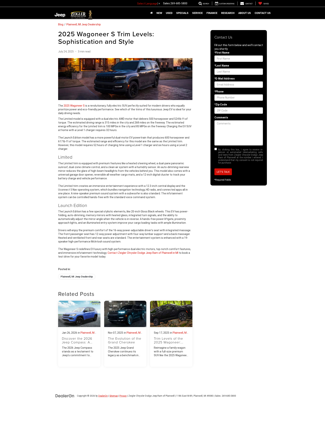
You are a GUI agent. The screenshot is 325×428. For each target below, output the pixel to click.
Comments (221, 117)
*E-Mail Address (224, 78)
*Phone (218, 91)
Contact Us (263, 12)
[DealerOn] (64, 395)
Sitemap (113, 396)
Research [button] (228, 12)
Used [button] (169, 12)
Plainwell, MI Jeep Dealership (83, 24)
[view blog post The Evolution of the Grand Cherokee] (125, 334)
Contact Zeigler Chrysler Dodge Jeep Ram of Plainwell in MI (143, 252)
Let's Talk (223, 172)
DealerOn (103, 396)
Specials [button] (182, 12)
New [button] (159, 12)
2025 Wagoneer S (74, 105)
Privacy (123, 396)
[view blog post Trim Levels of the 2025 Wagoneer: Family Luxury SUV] (171, 334)
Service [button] (197, 12)
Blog (60, 24)
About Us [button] (244, 12)
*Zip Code (220, 104)
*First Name (221, 52)
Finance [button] (212, 12)
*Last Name (221, 65)
